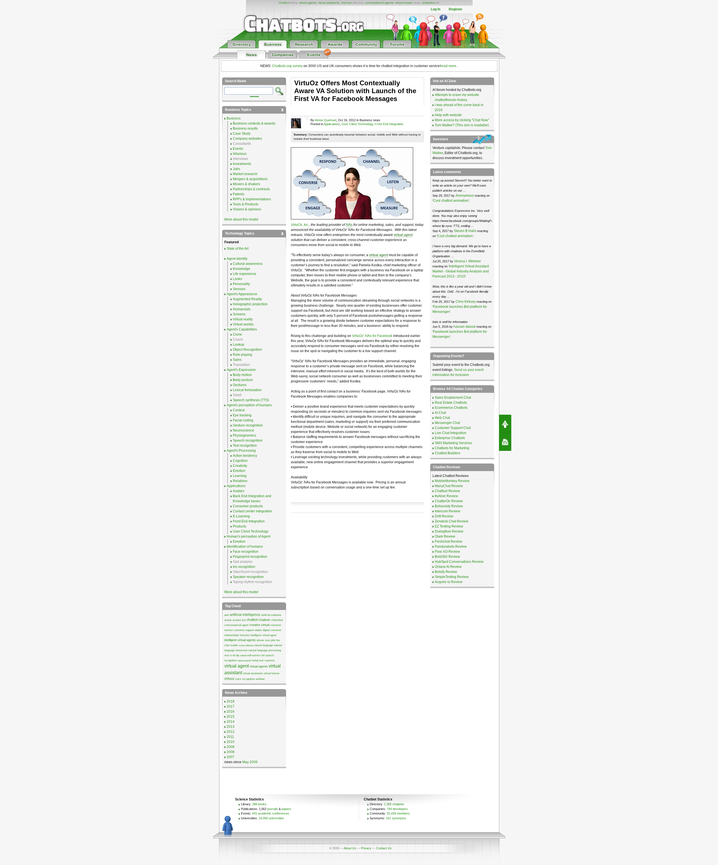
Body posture (243, 380)
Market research (245, 174)
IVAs (349, 225)
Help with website (448, 115)
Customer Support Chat (453, 428)
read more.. (449, 66)
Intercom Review (447, 511)
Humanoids (241, 309)
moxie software (246, 645)
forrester (245, 635)
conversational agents (379, 2)
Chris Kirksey (465, 302)
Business (234, 118)
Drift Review (444, 516)
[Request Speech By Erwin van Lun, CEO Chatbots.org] (505, 424)
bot (244, 620)
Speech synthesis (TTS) (251, 400)
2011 (230, 737)
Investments (242, 164)
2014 (230, 722)
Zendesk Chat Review (451, 521)
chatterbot (428, 2)
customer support (244, 630)
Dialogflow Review (449, 531)
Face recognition (245, 552)
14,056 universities (271, 818)
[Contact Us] (505, 442)
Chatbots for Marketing (452, 448)
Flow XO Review (447, 552)
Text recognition (245, 446)
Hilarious (240, 154)
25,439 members (398, 813)
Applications (332, 124)
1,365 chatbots (394, 804)
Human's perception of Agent (248, 536)
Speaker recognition (248, 577)
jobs (273, 640)
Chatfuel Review (447, 491)
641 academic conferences (270, 813)
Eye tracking (242, 415)
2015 (230, 717)
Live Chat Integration (450, 433)
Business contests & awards (254, 123)
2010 (230, 742)
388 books (259, 804)
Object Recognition (247, 350)
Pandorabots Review (451, 547)
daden (258, 630)
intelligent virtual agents (240, 640)
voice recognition (245, 679)
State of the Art (237, 249)
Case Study (241, 134)
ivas (267, 640)
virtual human (404, 2)
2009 (230, 747)
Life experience (244, 274)
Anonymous (464, 196)
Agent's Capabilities (242, 329)
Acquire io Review (448, 582)
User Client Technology (357, 124)
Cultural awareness (248, 264)
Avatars (238, 491)
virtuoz (229, 679)
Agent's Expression (241, 370)
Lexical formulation (247, 390)
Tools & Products (245, 204)
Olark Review (445, 536)
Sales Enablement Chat (453, 398)
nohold (243, 655)
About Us (350, 848)
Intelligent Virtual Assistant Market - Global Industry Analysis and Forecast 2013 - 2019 (460, 271)
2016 (230, 711)
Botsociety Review (449, 506)
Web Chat (442, 418)
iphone (260, 640)
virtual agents (307, 2)
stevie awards (244, 660)
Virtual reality (243, 319)
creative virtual (259, 625)
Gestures (240, 385)
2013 (230, 727)
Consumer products (248, 506)
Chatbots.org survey (287, 66)
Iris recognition (244, 567)
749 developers (397, 809)
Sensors (239, 289)
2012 (230, 732)
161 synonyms (396, 818)
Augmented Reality (247, 299)
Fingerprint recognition (250, 557)
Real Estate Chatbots (451, 403)
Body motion (242, 375)
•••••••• (254, 96)
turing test (258, 660)
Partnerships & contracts (251, 189)
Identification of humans (245, 547)
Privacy (366, 848)
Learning (240, 476)
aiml (226, 615)
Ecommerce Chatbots (451, 408)
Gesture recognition (248, 425)
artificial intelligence (245, 615)
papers (286, 809)
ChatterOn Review (449, 501)
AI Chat (440, 413)
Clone (237, 334)
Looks (237, 279)
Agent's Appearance (242, 294)
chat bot (346, 2)
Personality (241, 284)
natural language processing (264, 650)
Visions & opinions (247, 209)
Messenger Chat (447, 423)
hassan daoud (464, 327)
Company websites (247, 139)
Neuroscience (243, 430)
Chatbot (284, 2)
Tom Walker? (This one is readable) (462, 125)
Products (239, 526)
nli (234, 655)
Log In (435, 9)
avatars (237, 620)
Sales (237, 360)
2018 (230, 701)
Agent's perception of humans (249, 405)
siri (263, 655)
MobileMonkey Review (452, 481)
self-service (254, 655)
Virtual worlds (243, 324)
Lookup (238, 345)
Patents (238, 194)
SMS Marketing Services (453, 443)
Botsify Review (446, 572)
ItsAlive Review (446, 496)
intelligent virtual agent (263, 635)
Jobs (236, 169)
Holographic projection (250, 304)
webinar (260, 679)
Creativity (240, 466)
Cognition (240, 461)
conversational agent (236, 625)
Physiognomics (244, 435)
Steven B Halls (465, 231)
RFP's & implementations (252, 199)
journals (272, 809)
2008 (230, 752)
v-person (269, 660)
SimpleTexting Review (452, 577)
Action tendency (245, 456)
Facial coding (243, 420)
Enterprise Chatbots (450, 438)
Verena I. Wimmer (467, 261)
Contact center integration (252, 511)
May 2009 (249, 762)
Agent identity (237, 259)
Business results (245, 128)
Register (455, 9)
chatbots (264, 619)
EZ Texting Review (449, 526)
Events (238, 149)
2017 (230, 706)
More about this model (241, 219)
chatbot (252, 620)
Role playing (242, 355)
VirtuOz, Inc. (300, 225)
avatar (228, 620)
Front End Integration (389, 124)
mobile (234, 645)
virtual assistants (328, 2)
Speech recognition (248, 440)
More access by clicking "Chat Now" (462, 120)
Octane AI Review (448, 567)
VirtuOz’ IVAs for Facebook (372, 336)
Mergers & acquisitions (250, 179)
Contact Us (384, 848)
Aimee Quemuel (325, 120)
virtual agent (403, 235)
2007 (230, 757)
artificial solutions (271, 615)
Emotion (239, 471)
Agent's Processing (241, 451)
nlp (237, 655)
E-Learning (241, 516)
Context (239, 410)
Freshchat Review (448, 541)
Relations (240, 481)
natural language (263, 645)
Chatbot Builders (447, 453)
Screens (239, 314)
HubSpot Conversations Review (459, 562)
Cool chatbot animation (450, 201)
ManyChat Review (449, 486)
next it (228, 655)
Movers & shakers (246, 184)
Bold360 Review (447, 557)
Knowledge (241, 269)
